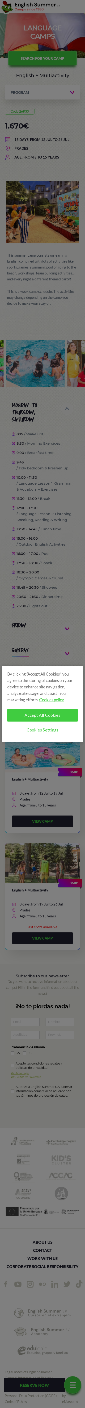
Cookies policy (51, 699)
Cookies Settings (43, 729)
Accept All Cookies (42, 715)
